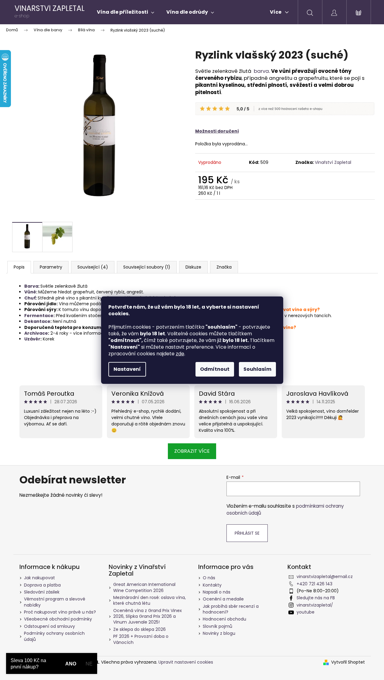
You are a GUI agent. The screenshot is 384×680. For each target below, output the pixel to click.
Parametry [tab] (51, 267)
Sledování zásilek (41, 592)
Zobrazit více (192, 451)
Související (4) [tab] (92, 267)
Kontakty (212, 585)
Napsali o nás (216, 592)
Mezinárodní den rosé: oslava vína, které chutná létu (149, 600)
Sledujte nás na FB (316, 598)
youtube (305, 612)
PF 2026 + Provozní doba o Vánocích (140, 639)
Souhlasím (257, 369)
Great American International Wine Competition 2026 (144, 587)
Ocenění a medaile (223, 599)
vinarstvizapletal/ (315, 605)
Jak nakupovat (39, 578)
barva (261, 71)
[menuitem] (125, 12)
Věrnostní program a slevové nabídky (54, 602)
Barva (31, 286)
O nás (209, 578)
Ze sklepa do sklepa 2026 (139, 629)
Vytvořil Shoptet (348, 662)
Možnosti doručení (217, 131)
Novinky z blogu (219, 633)
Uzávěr (32, 339)
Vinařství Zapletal (333, 162)
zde (180, 353)
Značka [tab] (224, 267)
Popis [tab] (19, 267)
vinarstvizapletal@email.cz (325, 576)
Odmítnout (214, 369)
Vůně (30, 292)
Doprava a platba (42, 585)
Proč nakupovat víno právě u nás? (60, 612)
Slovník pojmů (217, 626)
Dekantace (37, 321)
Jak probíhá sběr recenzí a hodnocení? (231, 609)
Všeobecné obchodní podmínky (58, 619)
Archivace (36, 333)
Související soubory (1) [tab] (146, 267)
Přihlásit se (247, 533)
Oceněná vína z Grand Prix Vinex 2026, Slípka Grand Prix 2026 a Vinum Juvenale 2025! (147, 616)
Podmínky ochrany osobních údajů (54, 636)
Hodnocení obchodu (224, 619)
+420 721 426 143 (314, 584)
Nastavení (127, 369)
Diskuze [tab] (193, 267)
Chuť (30, 298)
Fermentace (38, 316)
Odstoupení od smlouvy (49, 626)
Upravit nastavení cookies (185, 662)
